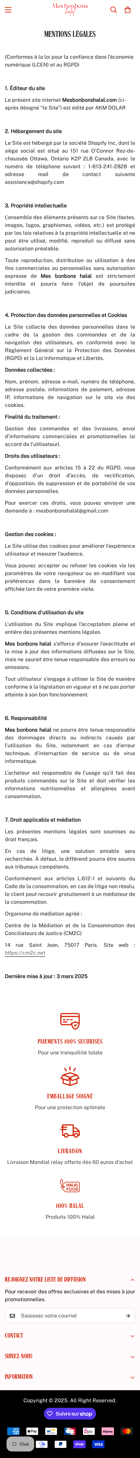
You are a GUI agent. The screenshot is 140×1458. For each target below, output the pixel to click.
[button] (127, 9)
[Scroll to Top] (128, 1423)
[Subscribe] (128, 1315)
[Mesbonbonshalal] (70, 10)
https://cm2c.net (25, 953)
